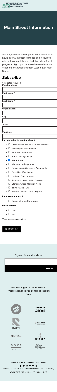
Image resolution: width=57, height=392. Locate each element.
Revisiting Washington (22, 172)
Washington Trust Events (24, 148)
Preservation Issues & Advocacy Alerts (30, 144)
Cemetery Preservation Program (27, 180)
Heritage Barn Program (23, 176)
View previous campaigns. (14, 219)
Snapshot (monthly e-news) (25, 201)
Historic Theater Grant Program (27, 191)
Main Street (18, 160)
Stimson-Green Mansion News (26, 184)
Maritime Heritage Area (23, 164)
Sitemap (30, 363)
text (13, 214)
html (14, 210)
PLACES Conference (22, 152)
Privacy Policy (18, 363)
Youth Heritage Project (22, 156)
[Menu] (50, 6)
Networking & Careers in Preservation (30, 168)
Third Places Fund (20, 188)
